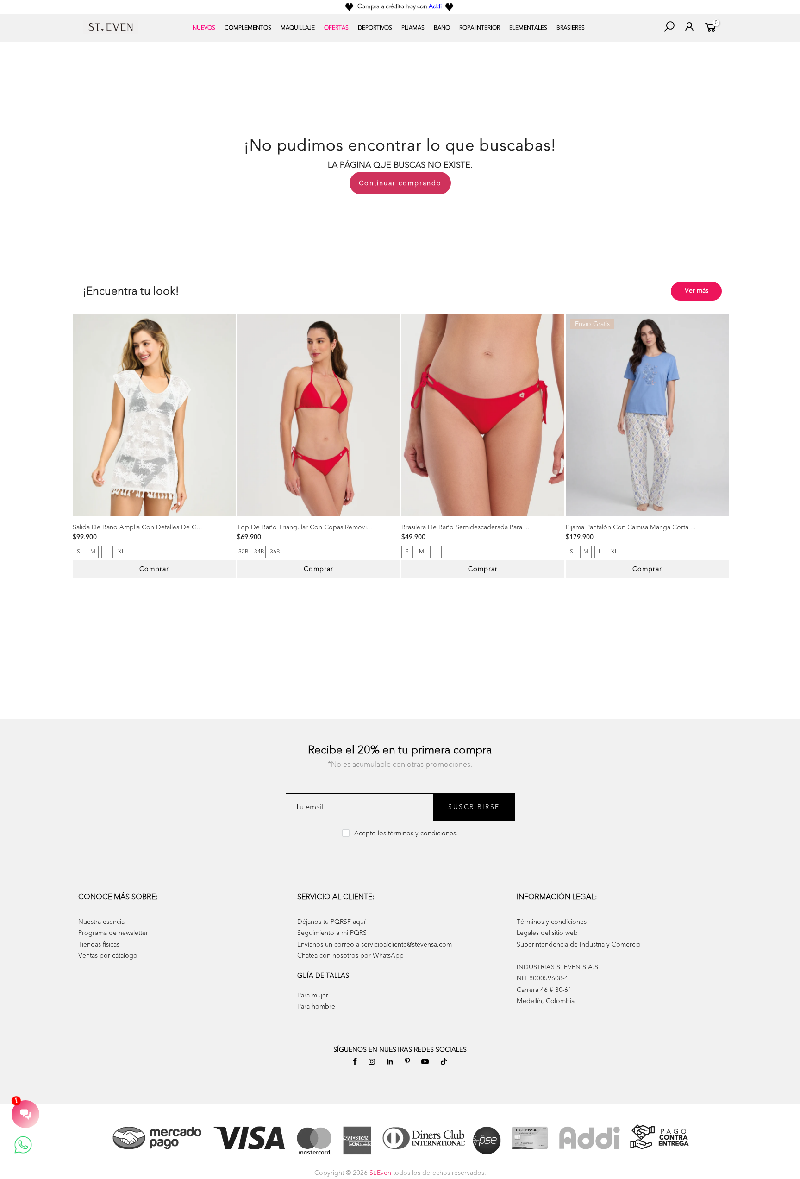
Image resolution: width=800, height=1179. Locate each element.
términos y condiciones (422, 833)
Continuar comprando (400, 183)
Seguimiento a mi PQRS (332, 932)
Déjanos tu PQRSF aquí (331, 921)
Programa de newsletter (113, 932)
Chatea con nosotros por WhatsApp (350, 955)
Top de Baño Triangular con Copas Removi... (304, 527)
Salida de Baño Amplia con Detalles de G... (137, 527)
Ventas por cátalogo (108, 955)
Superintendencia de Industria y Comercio (579, 944)
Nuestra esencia (101, 921)
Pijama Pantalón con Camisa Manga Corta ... (631, 527)
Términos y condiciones (552, 921)
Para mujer (312, 995)
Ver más (696, 290)
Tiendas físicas (98, 944)
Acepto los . (406, 833)
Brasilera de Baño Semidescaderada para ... (465, 527)
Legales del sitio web (547, 932)
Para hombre (316, 1006)
